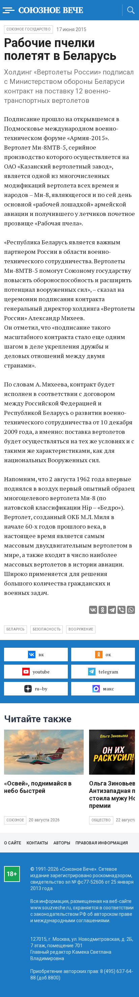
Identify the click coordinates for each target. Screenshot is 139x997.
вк (41, 654)
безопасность (46, 629)
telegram (108, 671)
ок (108, 654)
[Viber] (121, 610)
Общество (101, 820)
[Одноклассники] (103, 610)
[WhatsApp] (131, 610)
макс (108, 688)
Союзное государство (28, 29)
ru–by (41, 688)
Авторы (61, 843)
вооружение (80, 629)
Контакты (37, 843)
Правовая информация (102, 843)
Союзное (15, 820)
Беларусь (15, 629)
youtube (41, 671)
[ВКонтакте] (93, 610)
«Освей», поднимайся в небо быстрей (38, 787)
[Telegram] (112, 610)
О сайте (12, 843)
